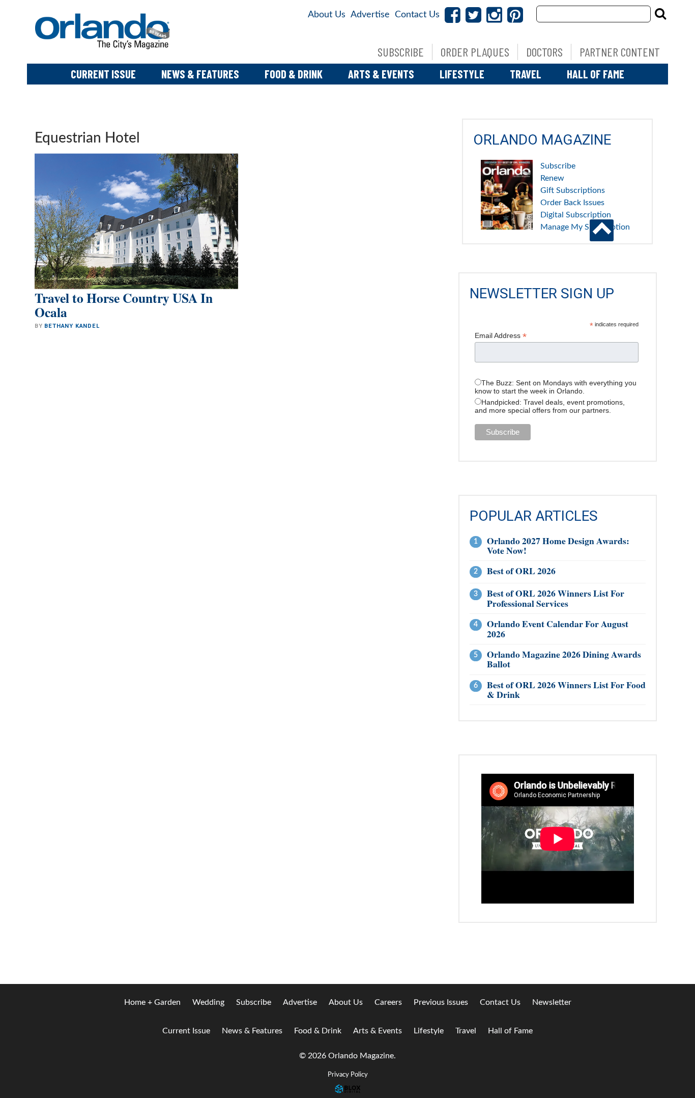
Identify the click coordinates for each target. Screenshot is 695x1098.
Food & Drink (294, 73)
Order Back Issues (572, 203)
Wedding (208, 1002)
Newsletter (551, 1002)
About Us (326, 14)
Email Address (501, 336)
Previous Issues (441, 1002)
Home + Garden (152, 1002)
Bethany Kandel (71, 326)
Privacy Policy (348, 1075)
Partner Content (620, 51)
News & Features (200, 73)
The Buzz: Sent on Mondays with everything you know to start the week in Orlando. (555, 387)
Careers (388, 1002)
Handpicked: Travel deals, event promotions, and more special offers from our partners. (550, 406)
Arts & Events (381, 73)
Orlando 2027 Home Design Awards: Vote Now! (558, 545)
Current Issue (103, 73)
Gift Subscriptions (572, 190)
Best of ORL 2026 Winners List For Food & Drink (566, 689)
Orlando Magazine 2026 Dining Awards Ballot (564, 658)
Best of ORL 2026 (521, 570)
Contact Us (417, 14)
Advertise (370, 14)
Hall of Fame (595, 73)
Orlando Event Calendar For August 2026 (557, 628)
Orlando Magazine (103, 32)
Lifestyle (462, 73)
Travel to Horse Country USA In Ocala (124, 305)
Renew (552, 178)
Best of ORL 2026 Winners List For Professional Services (555, 597)
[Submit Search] (660, 13)
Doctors (544, 51)
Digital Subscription (575, 215)
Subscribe (401, 51)
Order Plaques (475, 51)
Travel (525, 73)
